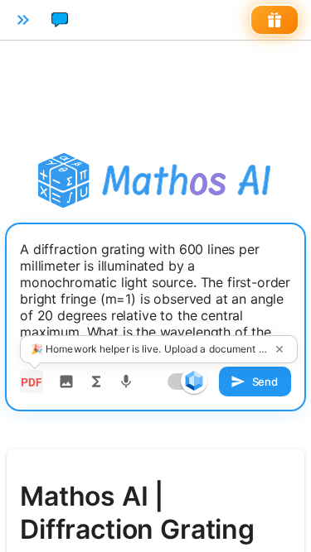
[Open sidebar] (23, 19)
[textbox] (155, 299)
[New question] (59, 19)
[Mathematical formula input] (96, 381)
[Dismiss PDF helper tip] (279, 349)
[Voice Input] (126, 381)
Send (265, 381)
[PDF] (31, 381)
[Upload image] (66, 381)
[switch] (194, 380)
